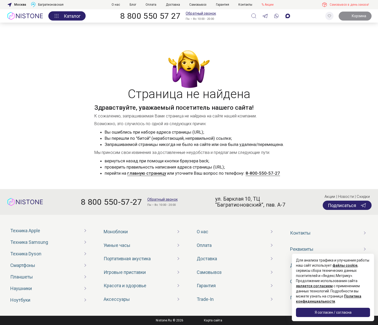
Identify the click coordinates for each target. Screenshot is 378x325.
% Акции (268, 4)
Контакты (245, 4)
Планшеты (21, 277)
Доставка (173, 4)
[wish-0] (329, 16)
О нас (116, 4)
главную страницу (146, 173)
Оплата (151, 4)
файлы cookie (344, 265)
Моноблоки (116, 231)
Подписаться (342, 205)
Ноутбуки (20, 300)
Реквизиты (301, 249)
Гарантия (222, 4)
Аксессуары (117, 299)
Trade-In (205, 299)
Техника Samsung (29, 242)
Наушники (21, 288)
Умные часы (117, 245)
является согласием (314, 286)
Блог (133, 4)
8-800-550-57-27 (263, 173)
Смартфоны (22, 265)
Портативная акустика (127, 258)
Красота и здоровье (125, 285)
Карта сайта (213, 320)
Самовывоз (197, 4)
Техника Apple (25, 230)
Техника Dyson (25, 253)
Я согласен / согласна (333, 312)
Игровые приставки (125, 272)
